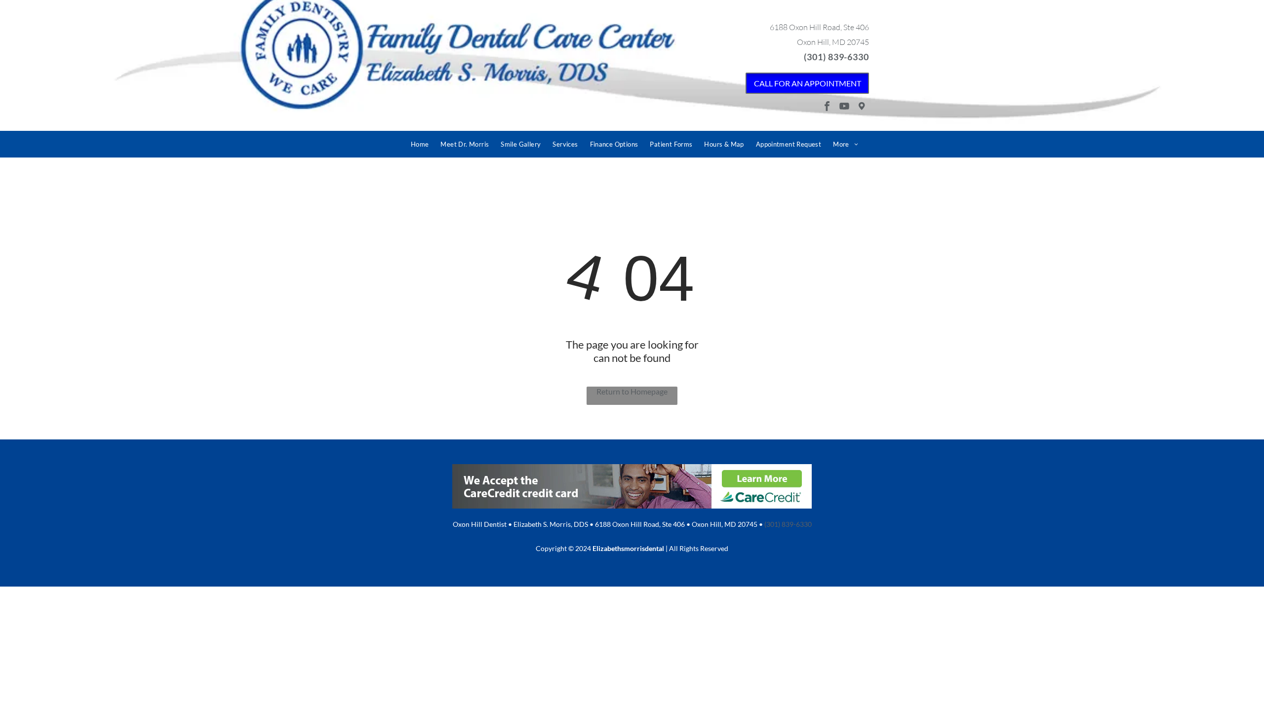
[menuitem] (420, 144)
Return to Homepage (632, 391)
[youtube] (844, 107)
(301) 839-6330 (836, 56)
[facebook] (827, 107)
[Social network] (861, 107)
